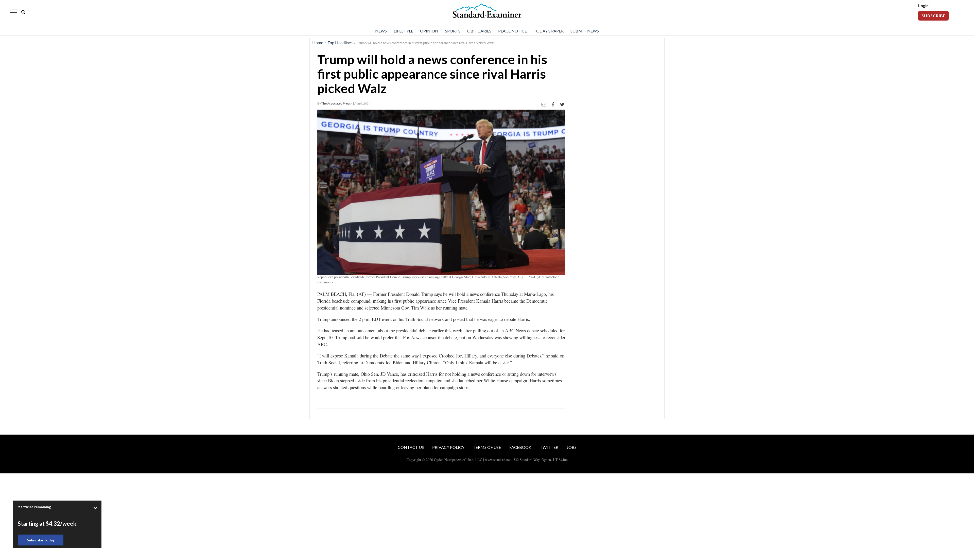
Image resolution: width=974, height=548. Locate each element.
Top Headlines (340, 42)
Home (317, 42)
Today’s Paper (549, 30)
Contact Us (411, 447)
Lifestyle (403, 30)
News (381, 30)
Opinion (429, 30)
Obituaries (479, 30)
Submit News (584, 30)
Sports (452, 30)
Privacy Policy (448, 447)
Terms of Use (487, 447)
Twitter (549, 447)
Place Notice (512, 30)
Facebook (520, 447)
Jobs (572, 447)
